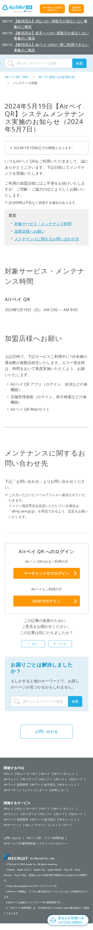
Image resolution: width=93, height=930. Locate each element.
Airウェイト (11, 779)
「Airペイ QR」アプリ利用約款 (44, 838)
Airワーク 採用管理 (16, 784)
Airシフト (46, 779)
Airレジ (8, 773)
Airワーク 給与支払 (43, 784)
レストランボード (36, 790)
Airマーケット (13, 790)
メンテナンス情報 (25, 83)
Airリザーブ (29, 779)
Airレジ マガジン (35, 825)
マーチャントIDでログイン (52, 9)
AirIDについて (60, 790)
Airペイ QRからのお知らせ (56, 77)
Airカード (77, 779)
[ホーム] (17, 9)
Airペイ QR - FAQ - (17, 77)
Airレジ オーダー (27, 773)
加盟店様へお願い (29, 231)
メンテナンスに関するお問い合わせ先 (46, 239)
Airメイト (61, 779)
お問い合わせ (46, 731)
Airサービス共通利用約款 (20, 843)
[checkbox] (33, 643)
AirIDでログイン (76, 9)
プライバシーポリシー (53, 843)
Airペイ (45, 773)
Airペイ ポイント (64, 773)
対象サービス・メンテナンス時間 (43, 223)
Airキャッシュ (68, 784)
